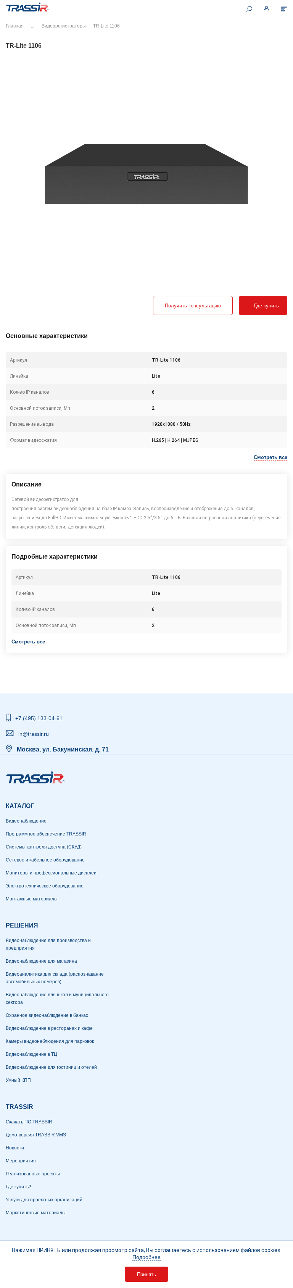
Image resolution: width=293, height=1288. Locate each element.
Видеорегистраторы (64, 26)
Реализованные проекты (33, 1173)
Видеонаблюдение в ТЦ (31, 1054)
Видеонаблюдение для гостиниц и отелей (51, 1067)
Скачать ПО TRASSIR (29, 1122)
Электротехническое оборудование (45, 886)
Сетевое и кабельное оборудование (45, 860)
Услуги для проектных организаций (44, 1199)
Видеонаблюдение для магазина (41, 961)
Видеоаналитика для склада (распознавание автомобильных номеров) (55, 977)
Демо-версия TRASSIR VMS (36, 1135)
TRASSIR (19, 1107)
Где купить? (18, 1186)
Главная (15, 26)
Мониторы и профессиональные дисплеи (51, 873)
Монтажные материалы (32, 899)
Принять (146, 1274)
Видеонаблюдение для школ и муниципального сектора (57, 998)
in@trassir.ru (33, 734)
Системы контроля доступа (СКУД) (44, 847)
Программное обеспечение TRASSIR (46, 834)
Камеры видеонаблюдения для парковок (50, 1041)
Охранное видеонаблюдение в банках (47, 1015)
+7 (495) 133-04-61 (39, 718)
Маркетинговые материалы (36, 1212)
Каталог (20, 806)
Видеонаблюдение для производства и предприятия (48, 944)
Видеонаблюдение (26, 821)
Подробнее (146, 1257)
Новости (15, 1148)
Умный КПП (18, 1080)
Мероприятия (21, 1161)
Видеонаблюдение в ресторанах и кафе (49, 1028)
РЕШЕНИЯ (22, 925)
